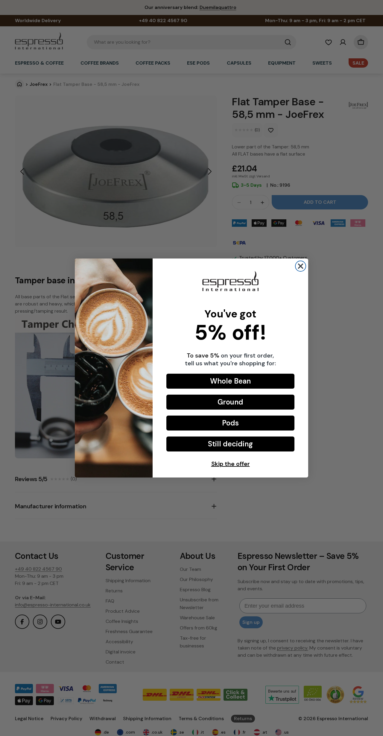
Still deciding (230, 443)
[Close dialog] (300, 266)
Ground (230, 402)
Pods (230, 423)
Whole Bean (230, 381)
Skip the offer (230, 464)
